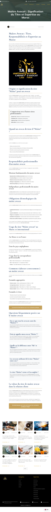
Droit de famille (36, 490)
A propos (37, 4)
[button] (31, 4)
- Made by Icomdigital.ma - (25, 505)
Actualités (43, 4)
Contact (48, 4)
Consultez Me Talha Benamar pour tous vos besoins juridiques (25, 307)
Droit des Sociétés (36, 498)
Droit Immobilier (36, 496)
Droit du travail (36, 492)
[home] (1, 4)
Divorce (35, 486)
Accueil (26, 4)
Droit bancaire (36, 494)
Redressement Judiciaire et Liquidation (39, 488)
